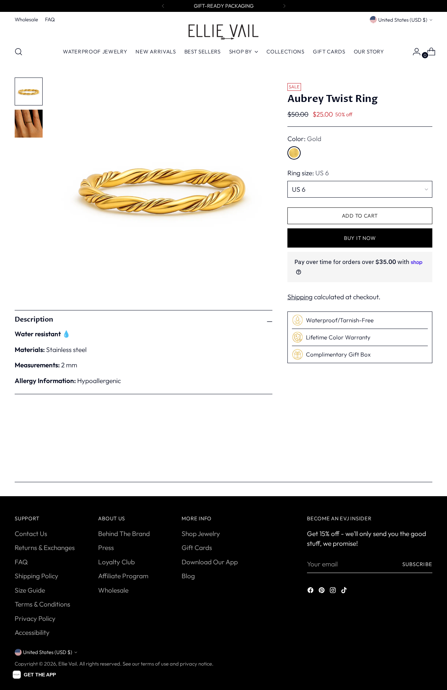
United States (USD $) (402, 19)
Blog (188, 576)
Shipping (300, 297)
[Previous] (163, 6)
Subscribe (417, 564)
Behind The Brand (124, 533)
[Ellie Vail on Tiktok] (344, 591)
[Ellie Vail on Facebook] (311, 591)
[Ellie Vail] (223, 32)
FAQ (21, 562)
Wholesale (113, 590)
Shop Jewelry (201, 533)
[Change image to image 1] (29, 91)
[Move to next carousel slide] (426, 455)
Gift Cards (197, 547)
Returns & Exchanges (45, 547)
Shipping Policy (36, 576)
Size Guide (30, 590)
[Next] (284, 6)
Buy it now (359, 238)
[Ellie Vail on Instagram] (333, 591)
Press (106, 547)
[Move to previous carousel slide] (410, 455)
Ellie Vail (67, 663)
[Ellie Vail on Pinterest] (322, 591)
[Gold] (294, 153)
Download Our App (210, 562)
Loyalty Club (116, 562)
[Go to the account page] (414, 52)
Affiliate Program (123, 576)
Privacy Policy (35, 618)
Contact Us (31, 533)
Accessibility (32, 632)
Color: (304, 138)
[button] (34, 674)
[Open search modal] (18, 52)
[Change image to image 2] (29, 124)
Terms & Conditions (42, 604)
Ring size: (308, 173)
